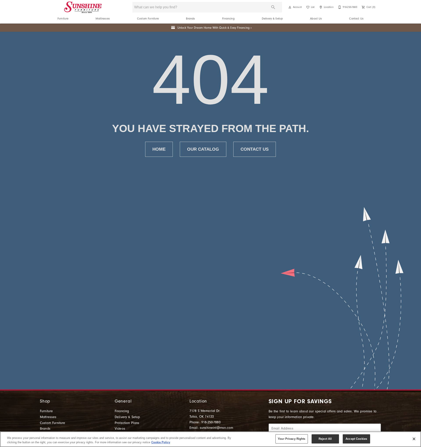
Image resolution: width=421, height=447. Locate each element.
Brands (190, 18)
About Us (316, 18)
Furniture (62, 18)
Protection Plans (127, 423)
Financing (228, 18)
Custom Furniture (148, 18)
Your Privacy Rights (291, 438)
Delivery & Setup (272, 18)
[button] (290, 7)
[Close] (414, 439)
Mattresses (103, 18)
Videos (120, 429)
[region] (210, 439)
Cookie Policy (160, 442)
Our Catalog (203, 149)
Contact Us (356, 18)
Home (159, 149)
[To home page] (82, 7)
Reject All (325, 438)
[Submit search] (273, 7)
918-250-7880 (211, 422)
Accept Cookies (356, 438)
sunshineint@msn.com (216, 428)
